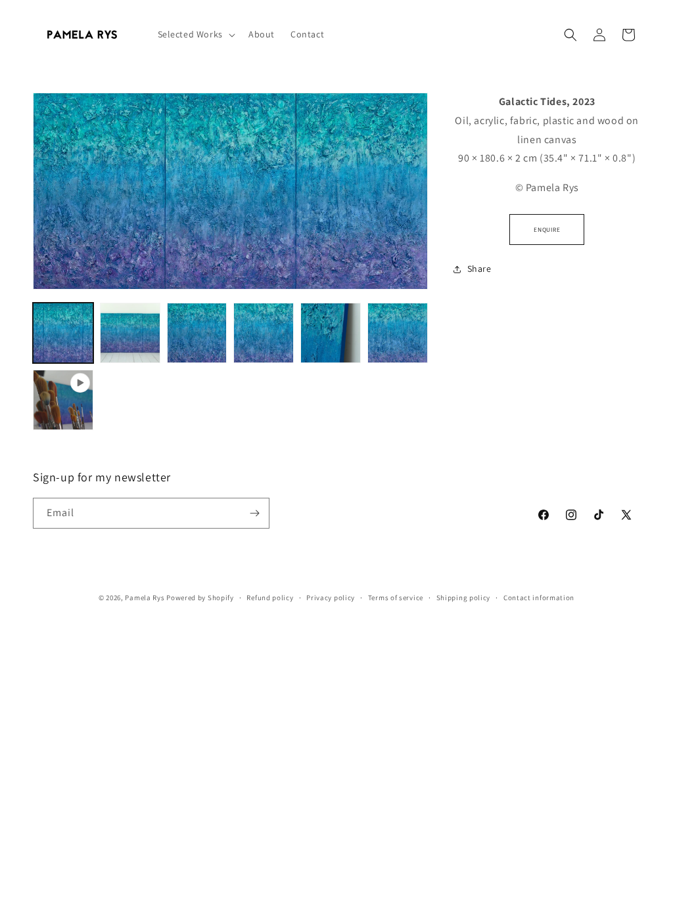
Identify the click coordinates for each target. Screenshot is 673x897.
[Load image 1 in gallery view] (63, 333)
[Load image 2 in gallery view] (130, 333)
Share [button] (479, 268)
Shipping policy (463, 597)
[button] (195, 34)
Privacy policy (330, 597)
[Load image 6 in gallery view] (397, 333)
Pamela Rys (144, 597)
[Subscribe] (254, 513)
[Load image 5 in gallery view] (330, 333)
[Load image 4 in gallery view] (263, 333)
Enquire (547, 229)
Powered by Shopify (200, 597)
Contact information (538, 597)
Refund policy (269, 597)
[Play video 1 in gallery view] (63, 400)
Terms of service (395, 597)
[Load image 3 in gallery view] (197, 333)
